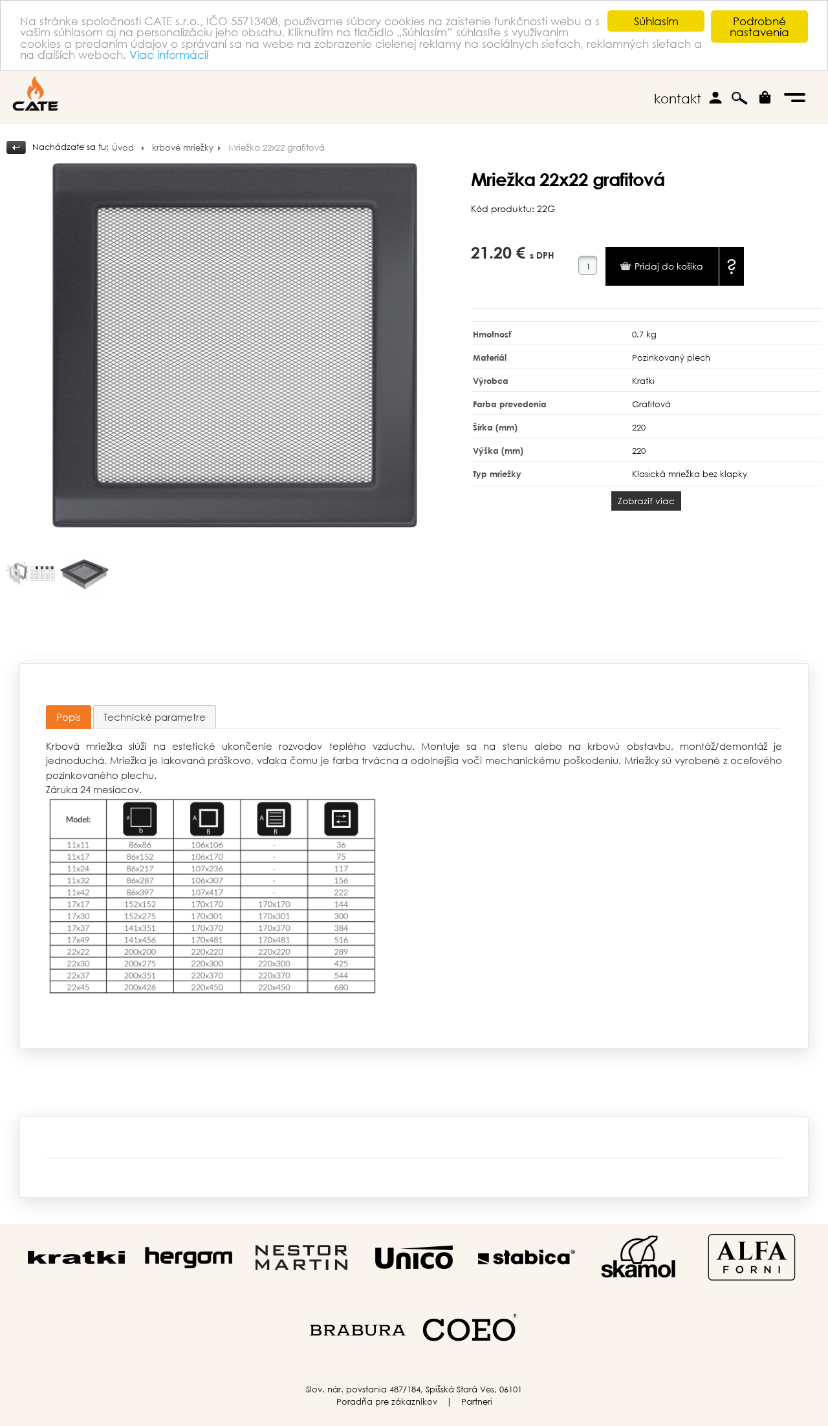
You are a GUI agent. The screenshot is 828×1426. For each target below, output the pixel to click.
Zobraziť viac (646, 501)
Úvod (123, 147)
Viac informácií (168, 54)
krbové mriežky (182, 147)
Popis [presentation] (68, 716)
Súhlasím (656, 21)
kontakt (677, 98)
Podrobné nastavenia (759, 26)
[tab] (68, 717)
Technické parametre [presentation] (155, 716)
